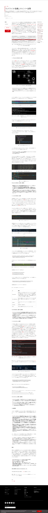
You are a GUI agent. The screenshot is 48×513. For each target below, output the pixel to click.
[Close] (47, 511)
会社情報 (25, 489)
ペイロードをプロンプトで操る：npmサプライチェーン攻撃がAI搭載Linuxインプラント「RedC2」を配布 (40, 25)
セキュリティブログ (7, 489)
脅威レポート (6, 492)
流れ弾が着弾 (33, 50)
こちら (24, 471)
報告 (15, 60)
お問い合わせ (7, 27)
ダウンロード (16, 492)
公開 (21, 328)
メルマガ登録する (8, 31)
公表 (32, 327)
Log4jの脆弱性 (22, 64)
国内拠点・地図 (26, 492)
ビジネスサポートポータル (18, 489)
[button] (8, 28)
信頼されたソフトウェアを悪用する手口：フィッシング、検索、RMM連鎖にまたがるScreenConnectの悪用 (40, 31)
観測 (23, 326)
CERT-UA (15, 31)
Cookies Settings (34, 511)
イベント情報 (25, 495)
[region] (24, 511)
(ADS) (35, 360)
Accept (39, 511)
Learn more (4, 512)
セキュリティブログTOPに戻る (39, 42)
